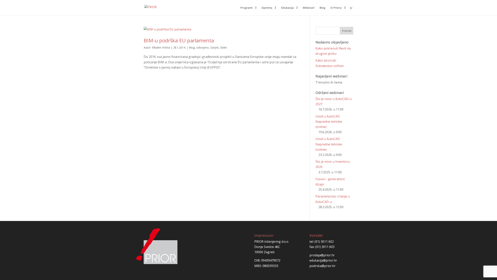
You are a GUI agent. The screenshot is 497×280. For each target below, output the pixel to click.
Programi (246, 8)
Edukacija (287, 8)
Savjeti (214, 47)
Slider (223, 47)
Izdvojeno (202, 47)
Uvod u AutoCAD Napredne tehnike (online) (328, 121)
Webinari (309, 8)
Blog (322, 8)
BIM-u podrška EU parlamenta (179, 40)
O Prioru (336, 8)
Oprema (267, 8)
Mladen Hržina (161, 47)
